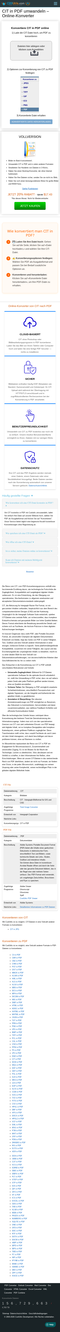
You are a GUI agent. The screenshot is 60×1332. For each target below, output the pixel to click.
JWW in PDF (17, 1159)
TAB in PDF (17, 1207)
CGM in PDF (17, 1092)
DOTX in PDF (17, 1237)
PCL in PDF (17, 1038)
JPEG (26, 83)
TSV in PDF (17, 1098)
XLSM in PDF (17, 976)
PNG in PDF (17, 1026)
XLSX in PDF (17, 985)
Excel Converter (35, 1289)
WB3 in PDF (17, 987)
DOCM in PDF (18, 1240)
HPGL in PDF (17, 1107)
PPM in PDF (17, 1047)
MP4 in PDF (17, 994)
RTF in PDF (17, 1234)
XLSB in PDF (17, 1210)
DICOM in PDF (18, 996)
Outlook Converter (25, 1285)
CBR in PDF (17, 958)
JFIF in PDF (17, 1136)
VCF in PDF (17, 1122)
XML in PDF (17, 979)
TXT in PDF (17, 1020)
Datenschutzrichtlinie (38, 485)
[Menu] (55, 3)
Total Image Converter (29, 807)
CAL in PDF (17, 1041)
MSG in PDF (17, 1128)
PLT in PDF (16, 1177)
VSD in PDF (17, 1044)
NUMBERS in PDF (19, 1219)
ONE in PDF (17, 1225)
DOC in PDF (17, 1231)
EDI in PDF (16, 1186)
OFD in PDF (17, 1228)
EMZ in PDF (17, 1056)
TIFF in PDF (17, 1035)
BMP (25, 87)
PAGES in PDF (18, 1216)
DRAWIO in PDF (19, 1142)
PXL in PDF (17, 1074)
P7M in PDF (17, 1130)
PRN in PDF (17, 1023)
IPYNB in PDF (18, 1260)
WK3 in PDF (17, 1080)
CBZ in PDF (17, 961)
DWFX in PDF (17, 1174)
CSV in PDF (17, 1104)
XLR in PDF (17, 1077)
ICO (25, 101)
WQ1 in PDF (17, 1065)
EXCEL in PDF (18, 1201)
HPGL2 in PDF (18, 1119)
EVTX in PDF (17, 1148)
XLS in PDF (17, 982)
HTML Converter (20, 1289)
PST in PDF (17, 967)
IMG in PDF (17, 1000)
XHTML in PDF (18, 1011)
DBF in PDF (17, 1110)
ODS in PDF (17, 1204)
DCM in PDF (17, 1062)
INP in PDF (16, 1257)
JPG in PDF (17, 1029)
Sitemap (5, 1313)
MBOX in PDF (18, 973)
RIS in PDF (16, 1145)
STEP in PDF (17, 1180)
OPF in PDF (17, 1273)
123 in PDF (16, 1083)
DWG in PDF (17, 1171)
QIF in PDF (16, 1189)
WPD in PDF (17, 1246)
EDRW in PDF (18, 1168)
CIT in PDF (16, 1059)
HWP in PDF (17, 1243)
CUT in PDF (17, 1162)
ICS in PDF (16, 1198)
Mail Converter (40, 1285)
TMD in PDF (17, 1252)
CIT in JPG (14, 929)
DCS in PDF (17, 991)
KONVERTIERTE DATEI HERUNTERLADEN (31, 122)
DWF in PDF (17, 1002)
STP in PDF (17, 1183)
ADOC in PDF (17, 1008)
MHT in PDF (17, 1134)
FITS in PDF (17, 1101)
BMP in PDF (17, 1032)
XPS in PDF (17, 1113)
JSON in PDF (17, 1017)
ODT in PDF (17, 1071)
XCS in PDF (17, 1165)
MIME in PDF (17, 1264)
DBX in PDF (17, 1270)
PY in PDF (16, 1254)
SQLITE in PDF (18, 1222)
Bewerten (30, 572)
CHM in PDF (17, 964)
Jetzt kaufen (30, 205)
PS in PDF (16, 1050)
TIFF (25, 92)
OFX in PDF (17, 1192)
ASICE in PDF (18, 1276)
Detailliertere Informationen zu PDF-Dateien (37, 907)
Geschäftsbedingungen (38, 1313)
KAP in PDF (17, 1086)
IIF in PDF (16, 1195)
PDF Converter (10, 1285)
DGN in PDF (17, 1156)
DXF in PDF (17, 1068)
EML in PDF (17, 1125)
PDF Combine (19, 1293)
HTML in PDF (17, 1005)
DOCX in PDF (17, 1116)
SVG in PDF (17, 1095)
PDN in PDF (17, 1139)
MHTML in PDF (18, 1014)
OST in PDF (17, 970)
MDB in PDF (17, 1213)
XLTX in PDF (17, 1089)
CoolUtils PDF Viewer (28, 898)
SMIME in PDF (18, 1267)
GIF (25, 96)
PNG (25, 105)
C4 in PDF (16, 955)
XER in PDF (17, 1151)
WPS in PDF (17, 1249)
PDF (25, 109)
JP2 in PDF (16, 1053)
